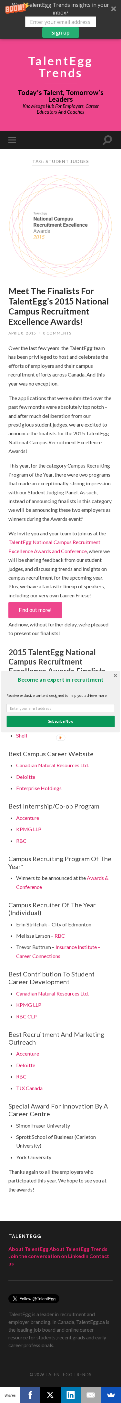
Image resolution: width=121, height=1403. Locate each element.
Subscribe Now (60, 721)
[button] (60, 679)
